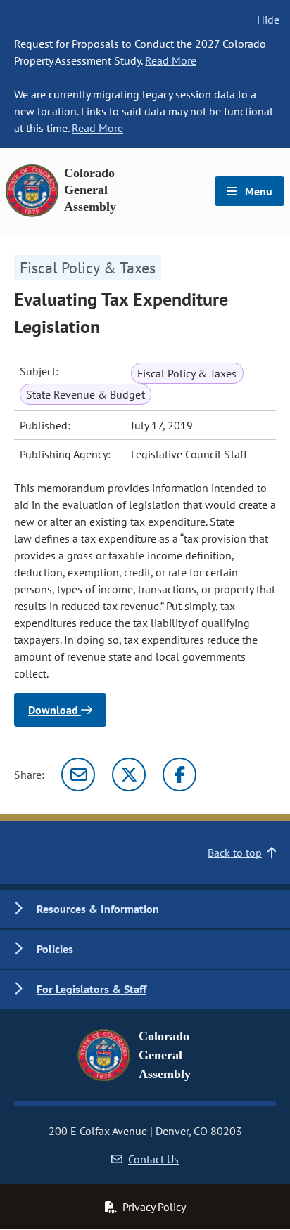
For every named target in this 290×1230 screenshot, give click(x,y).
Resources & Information (98, 909)
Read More (170, 60)
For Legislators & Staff (91, 989)
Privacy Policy (154, 1207)
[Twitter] (129, 774)
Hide (268, 20)
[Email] (78, 774)
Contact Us (153, 1159)
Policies (55, 949)
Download (54, 710)
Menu (257, 191)
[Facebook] (179, 774)
